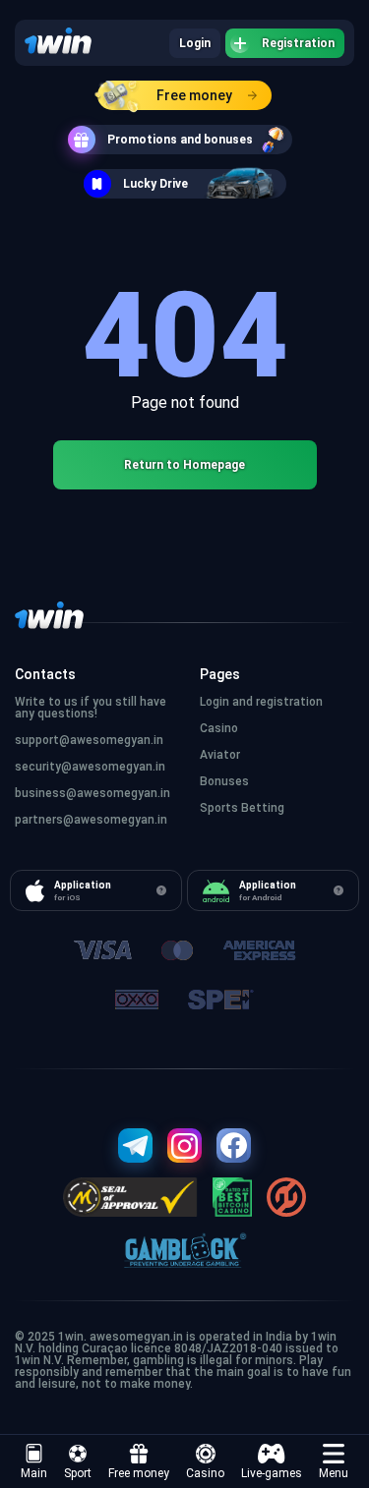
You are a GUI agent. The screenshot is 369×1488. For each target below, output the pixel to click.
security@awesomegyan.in (90, 766)
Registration (298, 43)
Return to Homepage (184, 465)
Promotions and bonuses (180, 139)
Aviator (220, 755)
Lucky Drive (155, 184)
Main (34, 1473)
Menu (333, 1473)
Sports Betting (242, 808)
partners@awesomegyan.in (91, 820)
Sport (78, 1473)
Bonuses (224, 781)
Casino (205, 1473)
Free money (194, 95)
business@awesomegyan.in (92, 793)
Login (195, 43)
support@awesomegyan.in (89, 740)
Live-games (271, 1473)
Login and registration (261, 702)
